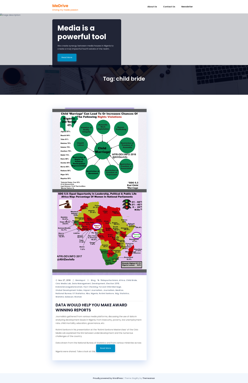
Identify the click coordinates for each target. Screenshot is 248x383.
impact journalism (92, 290)
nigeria (94, 293)
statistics (124, 293)
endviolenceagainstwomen (69, 287)
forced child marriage (110, 287)
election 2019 (112, 283)
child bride (131, 280)
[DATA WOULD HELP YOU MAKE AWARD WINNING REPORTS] (99, 191)
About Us (152, 6)
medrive (119, 290)
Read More (67, 57)
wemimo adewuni (64, 297)
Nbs (88, 293)
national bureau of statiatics (70, 293)
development (98, 283)
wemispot (80, 280)
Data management (81, 283)
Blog (93, 280)
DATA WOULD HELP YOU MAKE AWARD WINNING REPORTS (91, 307)
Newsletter (187, 6)
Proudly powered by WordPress (108, 378)
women (78, 297)
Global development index (69, 290)
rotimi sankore (106, 293)
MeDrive (60, 6)
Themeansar (148, 378)
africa (122, 280)
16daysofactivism (109, 280)
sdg (117, 293)
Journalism (108, 290)
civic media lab (63, 283)
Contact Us (169, 6)
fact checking (91, 287)
